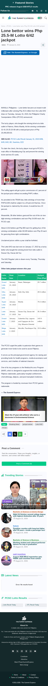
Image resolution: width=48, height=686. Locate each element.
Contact (33, 675)
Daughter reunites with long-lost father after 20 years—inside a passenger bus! (29, 529)
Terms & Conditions (17, 677)
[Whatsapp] (20, 434)
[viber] (30, 651)
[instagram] (41, 10)
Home (3, 26)
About (24, 675)
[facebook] (13, 651)
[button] (40, 18)
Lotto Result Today (9, 605)
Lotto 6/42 (39, 424)
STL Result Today (33, 605)
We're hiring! (24, 665)
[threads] (45, 10)
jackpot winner (27, 424)
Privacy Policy (34, 677)
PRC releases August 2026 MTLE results (21, 7)
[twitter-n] (37, 10)
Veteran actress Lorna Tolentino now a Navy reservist (24, 504)
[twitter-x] (17, 651)
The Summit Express (28, 682)
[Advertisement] (24, 80)
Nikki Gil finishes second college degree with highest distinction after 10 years (29, 515)
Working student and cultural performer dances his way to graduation (29, 543)
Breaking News (14, 424)
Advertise (24, 659)
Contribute (24, 656)
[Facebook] (10, 434)
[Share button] (25, 434)
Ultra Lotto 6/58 (3, 295)
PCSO (9, 26)
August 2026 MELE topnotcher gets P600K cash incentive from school (27, 557)
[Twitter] (15, 434)
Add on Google (20, 53)
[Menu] (3, 18)
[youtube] (35, 651)
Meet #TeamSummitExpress (24, 662)
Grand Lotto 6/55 (4, 285)
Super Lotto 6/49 (4, 305)
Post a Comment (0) (24, 464)
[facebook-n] (32, 10)
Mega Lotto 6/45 (4, 331)
